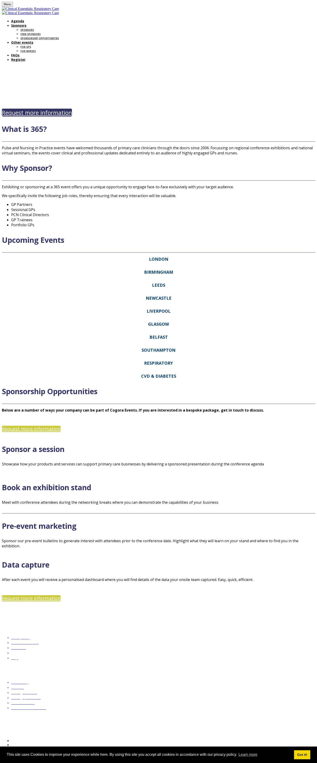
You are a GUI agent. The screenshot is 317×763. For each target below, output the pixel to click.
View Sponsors (30, 34)
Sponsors (18, 25)
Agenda (17, 21)
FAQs (15, 55)
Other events (22, 42)
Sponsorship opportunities (39, 38)
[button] (37, 113)
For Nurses (28, 51)
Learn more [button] (248, 755)
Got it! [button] (302, 755)
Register (18, 59)
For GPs (25, 47)
